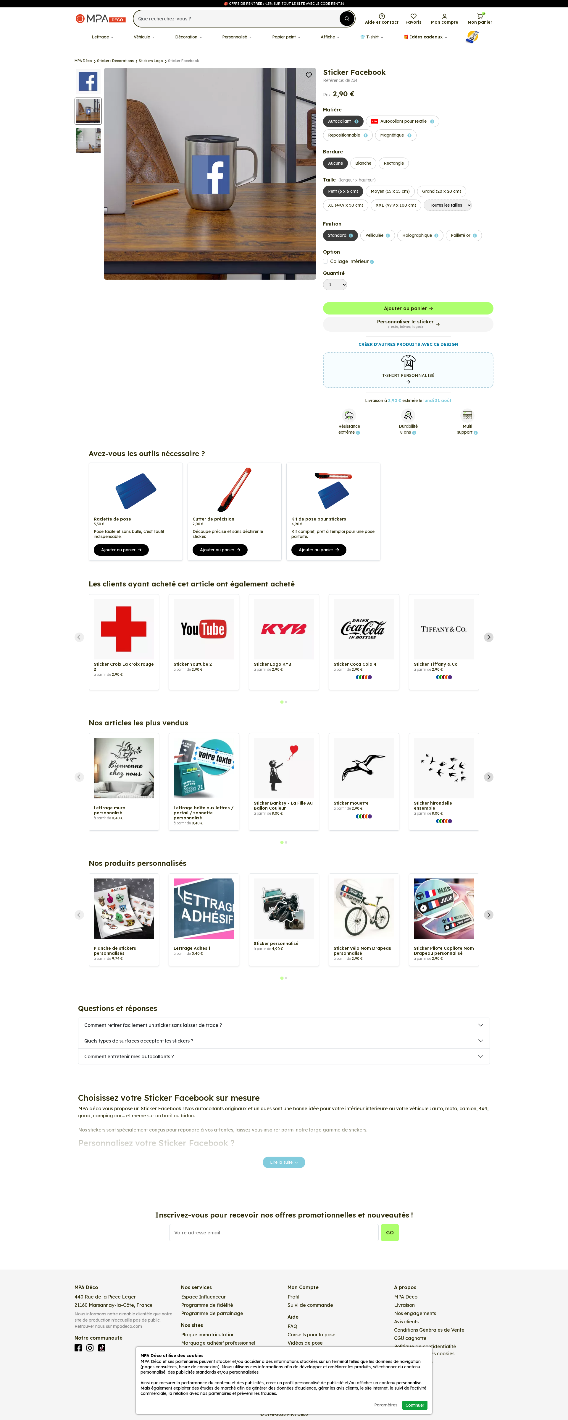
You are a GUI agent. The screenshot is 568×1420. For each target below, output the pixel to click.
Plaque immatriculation (208, 1335)
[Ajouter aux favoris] (309, 74)
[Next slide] (488, 637)
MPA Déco (405, 1297)
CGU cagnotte (410, 1338)
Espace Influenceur (203, 1297)
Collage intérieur (350, 261)
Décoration (187, 37)
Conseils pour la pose (311, 1335)
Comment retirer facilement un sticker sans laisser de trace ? (153, 1025)
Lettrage (101, 37)
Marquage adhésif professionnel (218, 1343)
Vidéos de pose (305, 1343)
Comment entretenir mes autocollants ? (129, 1056)
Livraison (404, 1305)
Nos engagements (415, 1313)
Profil (293, 1297)
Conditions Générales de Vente (429, 1330)
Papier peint (284, 37)
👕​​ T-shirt (370, 37)
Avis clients (406, 1322)
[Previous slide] (79, 637)
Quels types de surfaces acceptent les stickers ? (138, 1041)
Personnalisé (235, 37)
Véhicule (142, 37)
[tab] (281, 702)
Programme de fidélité (207, 1305)
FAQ (292, 1326)
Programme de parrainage (212, 1313)
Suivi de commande (310, 1305)
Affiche (328, 37)
